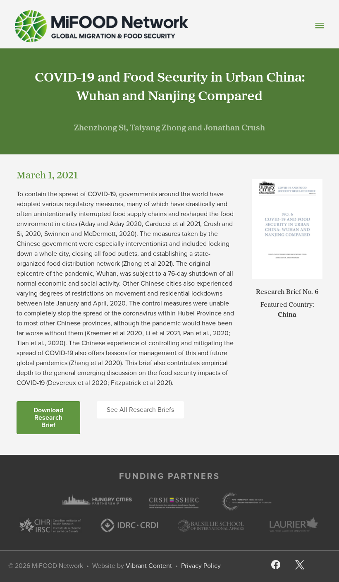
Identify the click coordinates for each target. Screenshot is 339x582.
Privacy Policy (201, 565)
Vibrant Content (149, 565)
